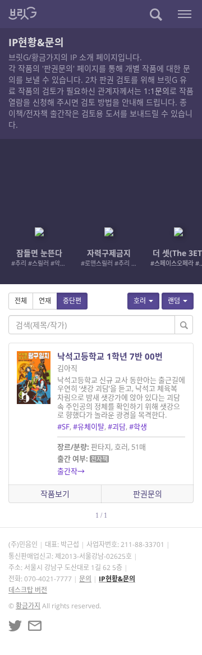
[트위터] (15, 625)
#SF (63, 426)
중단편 (72, 301)
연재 (45, 301)
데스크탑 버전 (27, 590)
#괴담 (117, 426)
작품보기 (55, 493)
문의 (85, 579)
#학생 (138, 426)
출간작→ (71, 471)
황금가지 (28, 606)
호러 (140, 301)
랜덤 (174, 301)
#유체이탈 (88, 426)
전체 (21, 301)
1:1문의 (156, 91)
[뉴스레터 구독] (35, 625)
